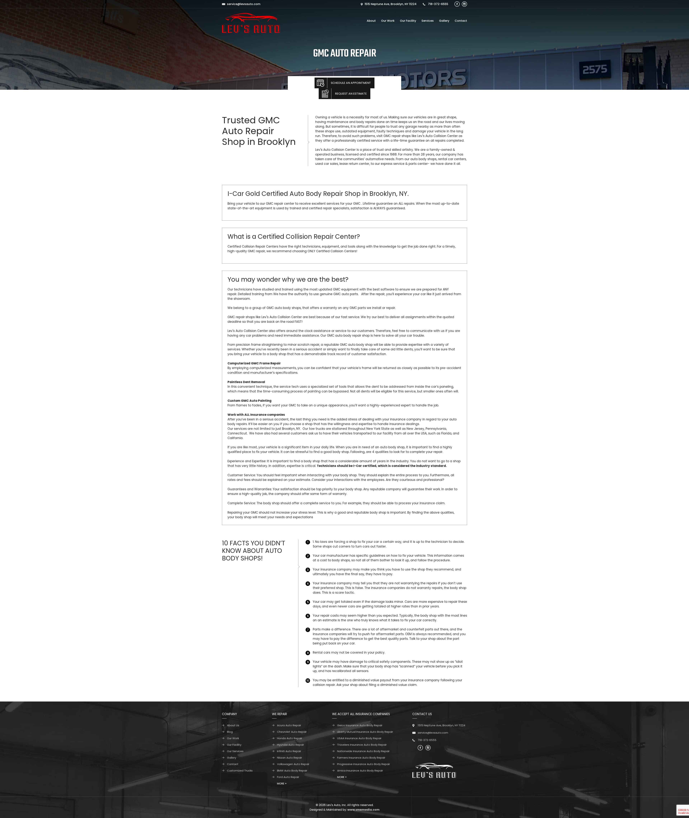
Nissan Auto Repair (289, 757)
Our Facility (408, 21)
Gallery (444, 21)
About (371, 21)
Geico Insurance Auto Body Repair (359, 725)
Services (427, 21)
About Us (233, 725)
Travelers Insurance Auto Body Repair (362, 745)
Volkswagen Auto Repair (293, 764)
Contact (461, 21)
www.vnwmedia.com (363, 810)
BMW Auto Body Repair (292, 770)
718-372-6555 (437, 4)
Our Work (388, 21)
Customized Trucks (240, 770)
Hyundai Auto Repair (290, 745)
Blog (230, 732)
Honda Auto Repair (289, 738)
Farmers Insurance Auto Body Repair (361, 757)
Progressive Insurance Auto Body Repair (363, 764)
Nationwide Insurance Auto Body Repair (363, 751)
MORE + (282, 783)
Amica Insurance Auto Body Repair (360, 770)
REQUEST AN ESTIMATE (351, 94)
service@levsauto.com (243, 4)
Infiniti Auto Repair (289, 751)
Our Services (235, 751)
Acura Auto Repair (289, 725)
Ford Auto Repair (288, 777)
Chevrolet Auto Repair (292, 732)
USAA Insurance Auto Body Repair (359, 738)
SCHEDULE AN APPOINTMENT (351, 83)
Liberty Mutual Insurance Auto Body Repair (365, 732)
